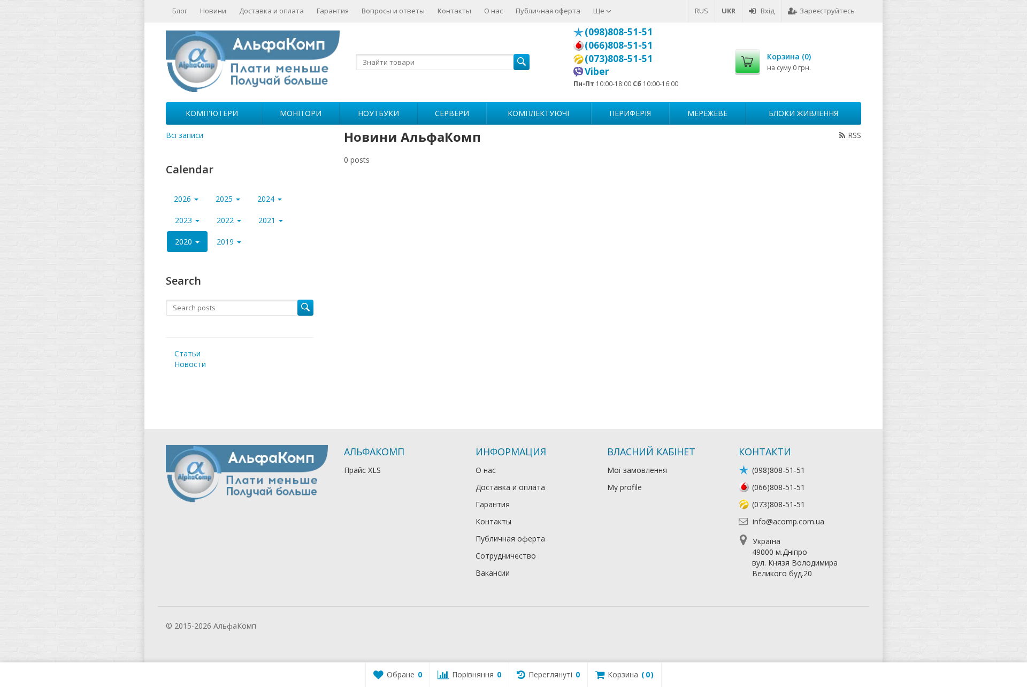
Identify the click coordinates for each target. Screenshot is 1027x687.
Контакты (454, 11)
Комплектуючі (538, 113)
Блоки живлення (803, 113)
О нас (493, 11)
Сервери (452, 113)
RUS (701, 11)
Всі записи (184, 135)
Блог (179, 11)
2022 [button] (226, 220)
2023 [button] (184, 220)
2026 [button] (183, 199)
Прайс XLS (362, 470)
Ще (599, 11)
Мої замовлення (637, 470)
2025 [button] (225, 199)
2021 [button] (268, 220)
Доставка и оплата (271, 11)
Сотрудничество (506, 556)
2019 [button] (226, 241)
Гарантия (333, 11)
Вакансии (493, 573)
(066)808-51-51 (619, 45)
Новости (190, 364)
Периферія (630, 113)
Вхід (768, 11)
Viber (597, 71)
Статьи (187, 353)
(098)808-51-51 (619, 31)
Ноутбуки (378, 113)
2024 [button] (267, 199)
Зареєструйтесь (827, 11)
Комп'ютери (212, 113)
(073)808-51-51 (619, 58)
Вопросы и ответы (393, 11)
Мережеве (707, 113)
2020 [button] (184, 241)
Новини (213, 11)
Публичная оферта (548, 11)
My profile (624, 487)
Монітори (300, 113)
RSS (854, 135)
